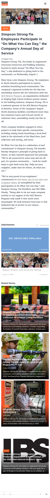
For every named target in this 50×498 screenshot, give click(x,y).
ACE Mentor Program (11, 96)
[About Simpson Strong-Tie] (5, 6)
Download (44, 249)
